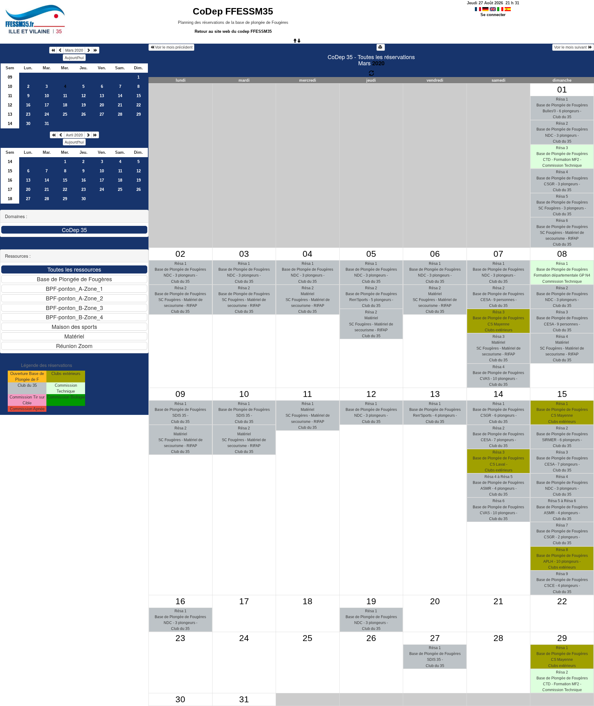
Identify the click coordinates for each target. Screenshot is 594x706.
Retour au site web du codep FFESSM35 (233, 31)
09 (10, 77)
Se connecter (493, 14)
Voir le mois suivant (571, 47)
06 (435, 254)
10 (10, 86)
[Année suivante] (95, 50)
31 (47, 123)
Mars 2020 (74, 50)
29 (138, 114)
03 (244, 254)
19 (83, 105)
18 (65, 105)
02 (180, 254)
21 (120, 105)
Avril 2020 (74, 134)
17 (47, 105)
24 (47, 114)
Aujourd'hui (74, 57)
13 (102, 95)
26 (83, 114)
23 (28, 114)
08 (562, 254)
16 (28, 105)
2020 (378, 63)
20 (102, 105)
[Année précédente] (53, 50)
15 (138, 95)
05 (371, 254)
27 (102, 114)
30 (28, 123)
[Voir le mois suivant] (88, 50)
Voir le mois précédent (173, 47)
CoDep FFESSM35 (233, 11)
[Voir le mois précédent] (60, 50)
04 (307, 254)
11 (10, 95)
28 (120, 114)
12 (83, 95)
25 (65, 114)
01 (562, 89)
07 (498, 254)
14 (120, 95)
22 (138, 105)
